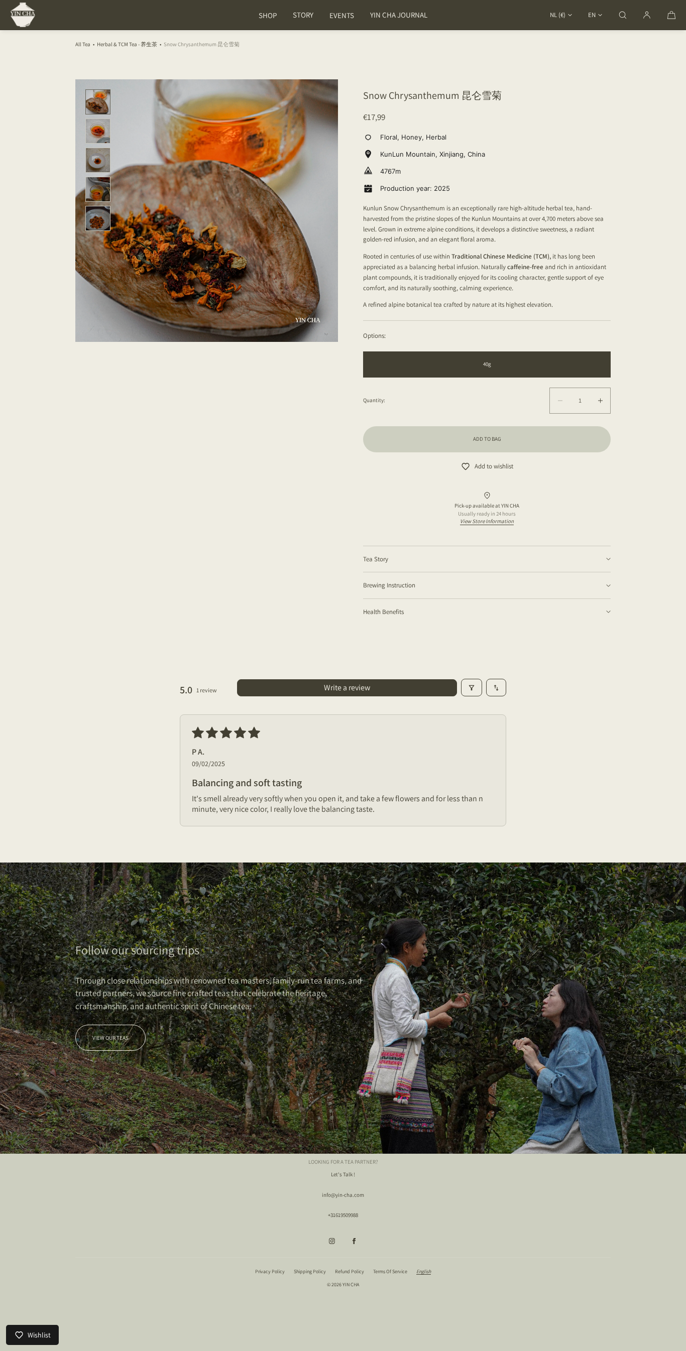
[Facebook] (354, 1241)
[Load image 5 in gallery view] (97, 218)
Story (303, 15)
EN (592, 15)
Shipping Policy (310, 1271)
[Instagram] (332, 1241)
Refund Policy (349, 1271)
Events (341, 15)
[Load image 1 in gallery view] (97, 101)
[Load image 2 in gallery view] (97, 131)
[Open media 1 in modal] (206, 210)
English (423, 1271)
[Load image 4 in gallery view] (97, 189)
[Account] (647, 15)
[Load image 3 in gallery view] (97, 160)
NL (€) (557, 15)
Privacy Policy (270, 1271)
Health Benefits (383, 611)
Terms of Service (390, 1271)
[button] (623, 15)
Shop (268, 15)
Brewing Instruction (389, 585)
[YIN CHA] (22, 15)
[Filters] (471, 687)
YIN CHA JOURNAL (398, 15)
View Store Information (487, 521)
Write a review (347, 687)
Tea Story (375, 559)
